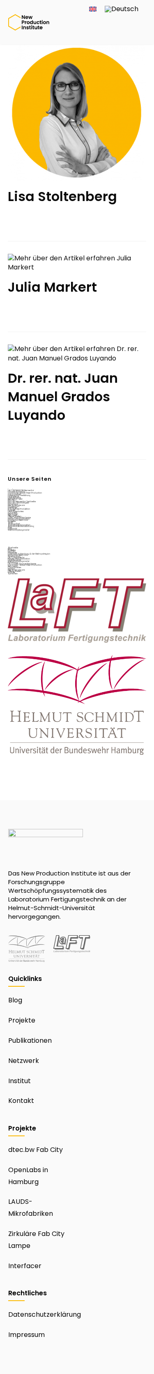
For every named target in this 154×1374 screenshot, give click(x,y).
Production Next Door (18, 520)
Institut (19, 1081)
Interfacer (24, 1266)
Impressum (26, 1334)
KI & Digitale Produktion (19, 509)
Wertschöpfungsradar (19, 530)
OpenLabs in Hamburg (28, 1176)
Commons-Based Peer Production (25, 493)
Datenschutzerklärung (44, 1314)
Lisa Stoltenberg (62, 196)
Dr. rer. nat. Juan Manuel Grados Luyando (63, 396)
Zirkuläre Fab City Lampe (36, 1239)
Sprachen (13, 573)
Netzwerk (23, 1060)
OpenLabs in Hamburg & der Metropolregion (29, 553)
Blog (15, 1000)
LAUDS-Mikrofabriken (30, 1207)
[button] (138, 35)
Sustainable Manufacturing (21, 526)
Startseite (13, 547)
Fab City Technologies (18, 502)
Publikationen (30, 1040)
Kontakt (21, 1100)
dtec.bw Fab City (35, 1149)
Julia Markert (52, 287)
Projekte (21, 1020)
